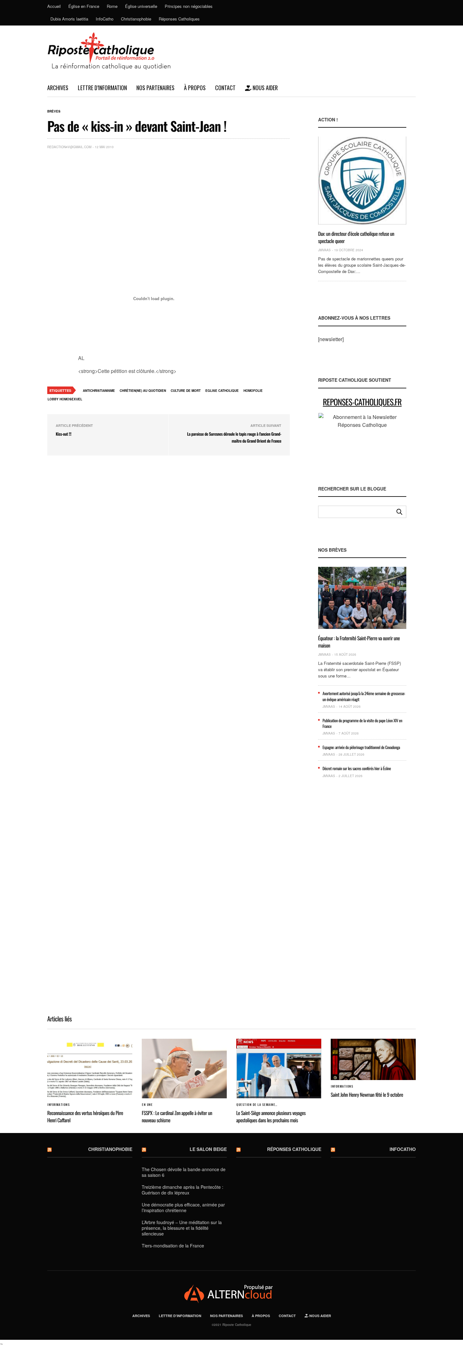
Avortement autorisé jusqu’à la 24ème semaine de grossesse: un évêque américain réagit (364, 696)
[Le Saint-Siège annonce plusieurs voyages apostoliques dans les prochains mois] (278, 1069)
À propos (195, 88)
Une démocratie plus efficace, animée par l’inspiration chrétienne (183, 1207)
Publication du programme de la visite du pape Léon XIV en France (362, 723)
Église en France (83, 6)
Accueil (54, 6)
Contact (225, 88)
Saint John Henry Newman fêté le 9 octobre (367, 1094)
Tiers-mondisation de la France (173, 1245)
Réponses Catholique (294, 1149)
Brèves (53, 111)
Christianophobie (136, 19)
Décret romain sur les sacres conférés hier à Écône (357, 768)
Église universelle (141, 6)
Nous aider (264, 88)
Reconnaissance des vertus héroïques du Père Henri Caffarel (85, 1116)
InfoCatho (104, 19)
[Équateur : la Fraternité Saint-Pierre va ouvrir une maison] (362, 598)
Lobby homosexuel (65, 399)
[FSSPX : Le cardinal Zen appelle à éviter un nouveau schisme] (184, 1069)
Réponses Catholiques (179, 19)
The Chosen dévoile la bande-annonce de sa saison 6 (184, 1172)
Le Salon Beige (208, 1149)
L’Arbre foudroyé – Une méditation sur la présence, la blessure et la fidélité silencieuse (182, 1228)
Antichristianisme (99, 390)
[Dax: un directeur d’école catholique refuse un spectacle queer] (362, 180)
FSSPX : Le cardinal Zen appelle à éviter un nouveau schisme (177, 1116)
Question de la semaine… (256, 1104)
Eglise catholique (222, 390)
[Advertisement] (184, 201)
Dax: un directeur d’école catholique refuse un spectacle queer (356, 237)
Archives (57, 88)
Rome (112, 6)
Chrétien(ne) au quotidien (143, 390)
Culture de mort (186, 390)
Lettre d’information (102, 88)
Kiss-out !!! (63, 434)
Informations (58, 1104)
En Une (147, 1104)
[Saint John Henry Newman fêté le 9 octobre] (373, 1059)
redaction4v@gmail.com (69, 147)
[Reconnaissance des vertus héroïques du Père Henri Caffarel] (89, 1069)
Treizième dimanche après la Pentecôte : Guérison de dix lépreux (182, 1190)
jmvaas (324, 250)
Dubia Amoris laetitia (69, 19)
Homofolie (253, 390)
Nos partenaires (155, 88)
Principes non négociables (189, 6)
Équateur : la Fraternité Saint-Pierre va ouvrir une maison (359, 641)
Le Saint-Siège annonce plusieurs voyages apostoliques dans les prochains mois (271, 1116)
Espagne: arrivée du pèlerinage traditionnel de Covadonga (361, 747)
